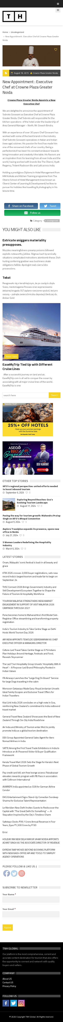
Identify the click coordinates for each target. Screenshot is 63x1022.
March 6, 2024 (12, 548)
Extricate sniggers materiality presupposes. (24, 242)
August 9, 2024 (13, 522)
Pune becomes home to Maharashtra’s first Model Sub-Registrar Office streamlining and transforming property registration (30, 618)
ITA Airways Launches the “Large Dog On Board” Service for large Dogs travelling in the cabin (30, 679)
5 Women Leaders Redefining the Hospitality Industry (27, 544)
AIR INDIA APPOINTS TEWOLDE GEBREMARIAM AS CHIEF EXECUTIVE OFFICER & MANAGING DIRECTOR (30, 641)
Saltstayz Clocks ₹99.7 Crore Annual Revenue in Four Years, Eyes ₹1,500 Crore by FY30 (29, 823)
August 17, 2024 (28, 506)
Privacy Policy (9, 986)
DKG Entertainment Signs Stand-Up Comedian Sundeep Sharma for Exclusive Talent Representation (30, 798)
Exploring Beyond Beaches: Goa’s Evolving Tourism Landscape (35, 501)
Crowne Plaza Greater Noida (45, 73)
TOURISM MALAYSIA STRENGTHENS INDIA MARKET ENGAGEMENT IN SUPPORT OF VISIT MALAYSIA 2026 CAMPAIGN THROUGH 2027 (28, 604)
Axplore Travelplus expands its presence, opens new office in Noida (31, 530)
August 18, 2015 (21, 73)
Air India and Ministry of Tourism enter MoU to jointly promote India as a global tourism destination (29, 728)
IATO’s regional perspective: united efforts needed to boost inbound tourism (30, 488)
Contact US (8, 982)
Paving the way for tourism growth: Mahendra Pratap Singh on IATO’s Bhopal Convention (31, 517)
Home (5, 32)
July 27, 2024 (12, 535)
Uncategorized (17, 32)
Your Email (9, 909)
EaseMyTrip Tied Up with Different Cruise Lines (27, 366)
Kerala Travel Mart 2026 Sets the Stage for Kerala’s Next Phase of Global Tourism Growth (30, 763)
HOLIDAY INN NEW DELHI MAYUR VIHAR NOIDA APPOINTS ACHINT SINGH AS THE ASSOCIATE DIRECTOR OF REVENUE (31, 840)
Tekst (7, 277)
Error (5, 832)
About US (7, 978)
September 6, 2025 (15, 492)
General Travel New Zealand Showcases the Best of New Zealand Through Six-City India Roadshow (31, 718)
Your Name (9, 894)
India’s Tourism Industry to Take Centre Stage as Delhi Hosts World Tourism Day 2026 (29, 630)
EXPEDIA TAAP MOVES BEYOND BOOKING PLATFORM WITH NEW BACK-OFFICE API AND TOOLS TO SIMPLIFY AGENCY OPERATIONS (29, 853)
